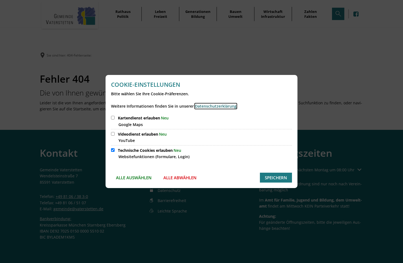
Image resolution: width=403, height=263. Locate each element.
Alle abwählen (180, 177)
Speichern (276, 177)
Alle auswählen (134, 177)
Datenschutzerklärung (216, 106)
